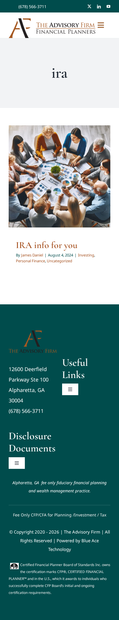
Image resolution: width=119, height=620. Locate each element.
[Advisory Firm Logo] (33, 333)
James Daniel (32, 255)
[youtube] (108, 6)
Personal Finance (54, 183)
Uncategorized (83, 183)
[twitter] (89, 6)
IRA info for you (46, 245)
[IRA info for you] (59, 176)
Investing (30, 183)
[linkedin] (99, 6)
